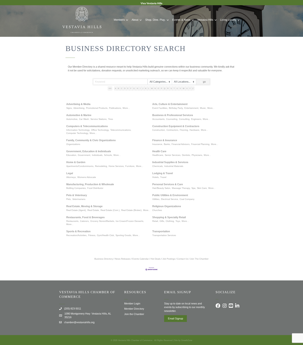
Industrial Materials (173, 166)
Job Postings (168, 259)
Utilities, (156, 199)
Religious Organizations (166, 206)
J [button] (142, 88)
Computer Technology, (77, 133)
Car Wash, (84, 119)
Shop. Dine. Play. (155, 19)
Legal (69, 173)
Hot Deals (155, 259)
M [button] (152, 88)
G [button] (134, 88)
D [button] (124, 88)
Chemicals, (157, 166)
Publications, (115, 108)
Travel (163, 177)
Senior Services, (173, 155)
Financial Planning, (200, 144)
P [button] (161, 88)
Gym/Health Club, (106, 235)
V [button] (180, 88)
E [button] (127, 88)
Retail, (155, 221)
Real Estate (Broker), (131, 210)
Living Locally (228, 19)
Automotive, (72, 119)
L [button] (148, 88)
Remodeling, (101, 166)
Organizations (73, 144)
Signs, (69, 108)
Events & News (181, 19)
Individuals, (97, 155)
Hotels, (155, 177)
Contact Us (182, 259)
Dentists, (186, 155)
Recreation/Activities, (76, 235)
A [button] (115, 88)
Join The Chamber (199, 259)
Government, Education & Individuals (88, 151)
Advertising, (79, 108)
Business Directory (103, 259)
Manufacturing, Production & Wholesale (90, 184)
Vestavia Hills (205, 19)
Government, (84, 155)
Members (119, 19)
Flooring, (184, 130)
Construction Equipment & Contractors (175, 126)
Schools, (108, 155)
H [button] (137, 88)
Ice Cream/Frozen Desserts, (130, 221)
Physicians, (197, 155)
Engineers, (196, 119)
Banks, (167, 144)
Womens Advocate (86, 177)
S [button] (171, 88)
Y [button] (189, 88)
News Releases (122, 259)
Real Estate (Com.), (110, 210)
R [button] (168, 88)
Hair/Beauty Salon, (161, 188)
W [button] (183, 88)
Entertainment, (191, 108)
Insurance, (157, 144)
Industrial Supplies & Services (170, 162)
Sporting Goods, (124, 235)
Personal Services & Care (167, 184)
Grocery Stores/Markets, (102, 221)
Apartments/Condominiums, (80, 166)
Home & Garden (75, 162)
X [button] (186, 88)
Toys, (178, 221)
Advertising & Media (78, 104)
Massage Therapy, (181, 188)
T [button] (174, 88)
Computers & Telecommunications (87, 126)
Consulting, (184, 119)
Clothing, (170, 221)
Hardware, (195, 130)
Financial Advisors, (181, 144)
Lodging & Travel (162, 173)
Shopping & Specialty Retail (169, 217)
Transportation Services (164, 235)
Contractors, (172, 130)
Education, (71, 155)
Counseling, (172, 119)
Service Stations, (98, 119)
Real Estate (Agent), (76, 210)
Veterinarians (78, 199)
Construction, (159, 130)
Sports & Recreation (78, 231)
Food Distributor (95, 188)
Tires (110, 119)
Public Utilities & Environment (170, 195)
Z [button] (192, 88)
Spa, (193, 188)
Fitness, (92, 235)
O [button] (158, 88)
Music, (203, 108)
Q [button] (164, 88)
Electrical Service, (170, 199)
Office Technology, (100, 130)
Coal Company (187, 199)
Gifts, (162, 221)
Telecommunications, (120, 130)
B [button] (118, 88)
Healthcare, (158, 155)
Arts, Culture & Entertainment (169, 104)
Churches (157, 210)
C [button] (121, 88)
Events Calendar (140, 259)
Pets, (68, 199)
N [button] (155, 88)
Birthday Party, (176, 108)
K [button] (145, 88)
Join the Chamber (134, 314)
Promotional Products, (97, 108)
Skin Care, (202, 188)
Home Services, (116, 166)
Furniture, (130, 166)
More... (126, 108)
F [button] (130, 88)
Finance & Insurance (164, 140)
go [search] (204, 81)
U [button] (177, 88)
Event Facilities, (160, 108)
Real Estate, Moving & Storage (84, 206)
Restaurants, (72, 221)
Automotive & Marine (78, 115)
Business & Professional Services (172, 115)
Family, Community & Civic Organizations (91, 140)
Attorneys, (71, 177)
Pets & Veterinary (76, 195)
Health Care (159, 151)
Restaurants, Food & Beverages (85, 217)
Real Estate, (93, 210)
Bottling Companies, (76, 188)
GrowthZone (186, 340)
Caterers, (84, 221)
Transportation (161, 231)
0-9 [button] (110, 88)
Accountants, (158, 119)
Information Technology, (78, 130)
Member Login (132, 303)
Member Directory (134, 308)
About (135, 19)
